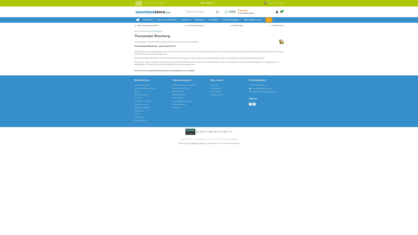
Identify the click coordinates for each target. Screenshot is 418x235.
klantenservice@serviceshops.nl (262, 88)
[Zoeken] (217, 12)
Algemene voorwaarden (142, 108)
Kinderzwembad (178, 98)
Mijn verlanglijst (216, 91)
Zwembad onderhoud (179, 95)
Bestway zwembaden (179, 104)
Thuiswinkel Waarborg (155, 31)
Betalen (137, 91)
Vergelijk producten (217, 95)
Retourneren (138, 98)
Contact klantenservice (141, 85)
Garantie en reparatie (141, 104)
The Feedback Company (196, 143)
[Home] (137, 20)
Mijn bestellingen (216, 88)
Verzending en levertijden (142, 101)
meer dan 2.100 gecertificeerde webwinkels (232, 52)
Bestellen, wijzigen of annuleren (144, 88)
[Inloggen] (277, 11)
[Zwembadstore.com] (138, 3)
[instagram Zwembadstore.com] (254, 104)
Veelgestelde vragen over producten (184, 85)
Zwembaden (176, 108)
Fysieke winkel (139, 117)
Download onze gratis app (181, 88)
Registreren (214, 85)
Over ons (137, 114)
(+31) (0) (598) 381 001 (259, 85)
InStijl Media (233, 139)
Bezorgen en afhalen (141, 95)
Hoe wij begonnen (140, 120)
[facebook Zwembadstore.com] (250, 104)
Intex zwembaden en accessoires (183, 101)
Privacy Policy (138, 111)
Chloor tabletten (178, 91)
